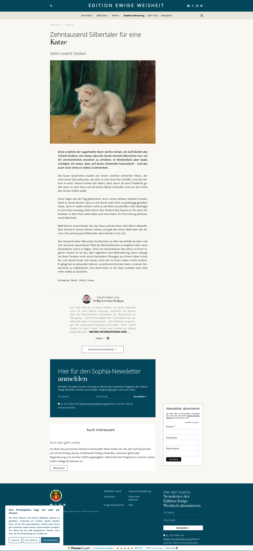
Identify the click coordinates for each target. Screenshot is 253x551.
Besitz (74, 280)
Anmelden (139, 396)
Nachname (172, 448)
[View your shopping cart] (202, 15)
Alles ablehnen (31, 540)
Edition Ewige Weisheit (127, 5)
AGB (131, 505)
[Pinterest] (201, 6)
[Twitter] (193, 6)
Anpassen (15, 540)
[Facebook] (188, 6)
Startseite (55, 24)
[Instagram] (197, 6)
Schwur (90, 280)
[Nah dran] (60, 507)
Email (171, 426)
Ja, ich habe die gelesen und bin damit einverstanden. (95, 405)
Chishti (82, 280)
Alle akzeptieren (50, 540)
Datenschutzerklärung (92, 403)
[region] (34, 525)
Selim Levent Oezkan (68, 53)
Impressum (109, 496)
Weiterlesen (59, 468)
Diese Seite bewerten (134, 498)
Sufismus (69, 24)
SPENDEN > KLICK (112, 491)
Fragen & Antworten (114, 505)
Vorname (171, 437)
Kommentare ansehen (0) (101, 349)
